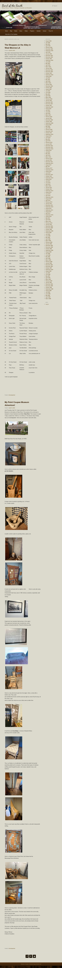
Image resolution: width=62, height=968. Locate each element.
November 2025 (49, 49)
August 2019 (48, 136)
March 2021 (48, 115)
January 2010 (49, 224)
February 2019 (49, 142)
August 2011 (48, 211)
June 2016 (48, 173)
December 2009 (49, 226)
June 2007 (48, 274)
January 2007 (49, 282)
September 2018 (49, 149)
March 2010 (48, 221)
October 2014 (49, 189)
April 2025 (48, 52)
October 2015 (49, 176)
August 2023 (48, 76)
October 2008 (49, 248)
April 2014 (48, 195)
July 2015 (48, 181)
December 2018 (49, 145)
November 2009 (49, 227)
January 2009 (49, 244)
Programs (32, 31)
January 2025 (49, 54)
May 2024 (48, 63)
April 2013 (48, 200)
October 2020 (49, 121)
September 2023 (49, 74)
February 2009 (49, 242)
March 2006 (48, 298)
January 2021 (49, 118)
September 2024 (49, 60)
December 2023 (49, 70)
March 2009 (48, 240)
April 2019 (48, 140)
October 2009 (49, 229)
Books (15, 31)
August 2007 (48, 271)
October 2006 (49, 287)
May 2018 (48, 153)
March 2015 (48, 186)
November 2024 (49, 57)
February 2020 (49, 129)
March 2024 (48, 66)
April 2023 (48, 81)
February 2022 (49, 99)
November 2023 (49, 71)
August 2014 (48, 192)
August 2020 (48, 124)
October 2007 (49, 268)
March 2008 (48, 260)
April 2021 (48, 113)
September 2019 (49, 134)
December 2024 (49, 55)
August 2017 (48, 165)
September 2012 (49, 206)
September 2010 (49, 215)
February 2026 (49, 47)
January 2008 (49, 263)
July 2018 (48, 152)
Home (6, 31)
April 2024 (48, 65)
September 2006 (49, 289)
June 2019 (48, 137)
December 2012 (49, 205)
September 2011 (49, 210)
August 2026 (48, 41)
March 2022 (48, 97)
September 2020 (49, 123)
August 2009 (48, 232)
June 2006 (48, 293)
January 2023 (49, 84)
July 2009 (48, 234)
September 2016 (49, 170)
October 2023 (49, 73)
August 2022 (48, 89)
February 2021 (49, 116)
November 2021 (49, 103)
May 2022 (48, 94)
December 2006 (49, 284)
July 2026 (48, 42)
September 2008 (49, 250)
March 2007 (48, 279)
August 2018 (48, 150)
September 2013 (49, 197)
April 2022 (48, 95)
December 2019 (49, 131)
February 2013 (49, 202)
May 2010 (48, 218)
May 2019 (48, 139)
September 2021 (49, 107)
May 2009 (48, 237)
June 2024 (48, 62)
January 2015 (49, 187)
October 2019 (49, 132)
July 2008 (48, 253)
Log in (47, 304)
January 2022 (49, 100)
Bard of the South (12, 5)
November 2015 (49, 174)
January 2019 (49, 144)
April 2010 (48, 219)
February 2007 (49, 281)
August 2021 (48, 108)
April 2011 (48, 213)
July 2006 (48, 292)
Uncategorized (12, 395)
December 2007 (49, 264)
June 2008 (48, 255)
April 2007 (48, 277)
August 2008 (48, 252)
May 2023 (48, 79)
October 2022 (49, 87)
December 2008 (49, 245)
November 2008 (49, 247)
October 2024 (49, 58)
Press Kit (51, 31)
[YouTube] (34, 956)
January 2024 (49, 68)
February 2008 (49, 261)
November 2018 (49, 147)
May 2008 (48, 256)
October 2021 (49, 105)
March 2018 (48, 157)
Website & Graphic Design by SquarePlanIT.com (31, 964)
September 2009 (49, 231)
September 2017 (49, 163)
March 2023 (48, 83)
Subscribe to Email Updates (11, 34)
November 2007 (49, 266)
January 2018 (49, 160)
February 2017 (49, 168)
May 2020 (48, 126)
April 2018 (48, 155)
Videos (26, 31)
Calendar (39, 31)
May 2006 (48, 295)
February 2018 (49, 158)
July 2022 (48, 91)
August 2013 (48, 198)
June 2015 (48, 182)
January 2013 (49, 203)
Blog (11, 31)
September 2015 (49, 178)
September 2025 (49, 50)
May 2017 (48, 166)
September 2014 (49, 190)
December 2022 (49, 86)
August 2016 (48, 171)
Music (21, 31)
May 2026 (48, 44)
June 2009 (48, 236)
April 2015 (48, 184)
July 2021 (48, 110)
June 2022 (48, 92)
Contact (44, 31)
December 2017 (49, 161)
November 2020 (49, 120)
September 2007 (49, 269)
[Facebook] (27, 956)
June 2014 (48, 194)
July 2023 (48, 78)
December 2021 (49, 102)
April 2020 (48, 128)
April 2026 (48, 45)
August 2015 (48, 179)
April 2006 (48, 297)
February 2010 (49, 223)
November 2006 (49, 285)
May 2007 (48, 276)
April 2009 (48, 239)
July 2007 (48, 273)
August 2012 (48, 208)
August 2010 (48, 216)
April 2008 (48, 258)
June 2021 (48, 112)
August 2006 (48, 290)
